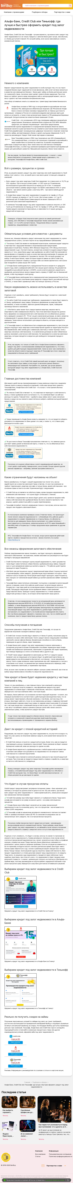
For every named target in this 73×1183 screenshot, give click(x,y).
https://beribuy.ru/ (14, 540)
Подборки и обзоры (39, 12)
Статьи (37, 1156)
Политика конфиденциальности (60, 1156)
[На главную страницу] (8, 1157)
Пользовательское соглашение (60, 1154)
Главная (27, 1082)
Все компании (40, 1154)
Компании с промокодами (14, 12)
